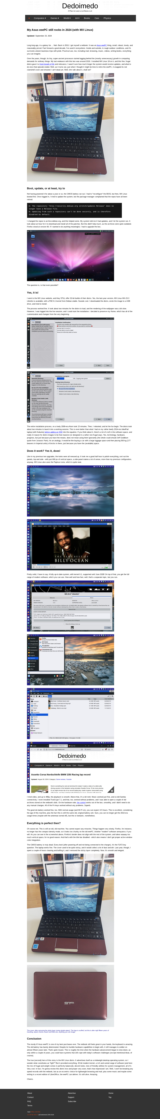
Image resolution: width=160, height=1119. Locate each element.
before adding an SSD (53, 432)
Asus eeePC (102, 45)
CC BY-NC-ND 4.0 (32, 1115)
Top (110, 1097)
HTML (32, 1112)
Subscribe (72, 1101)
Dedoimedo (80, 6)
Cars (97, 18)
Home (111, 1093)
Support (71, 1097)
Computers (39, 18)
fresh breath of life (47, 64)
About (29, 1093)
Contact (30, 1097)
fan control (81, 803)
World (66, 18)
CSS (36, 1112)
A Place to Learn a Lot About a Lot (80, 11)
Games (54, 18)
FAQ (29, 1101)
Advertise (72, 1093)
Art (76, 18)
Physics (107, 18)
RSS (39, 1112)
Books (87, 18)
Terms (29, 1106)
